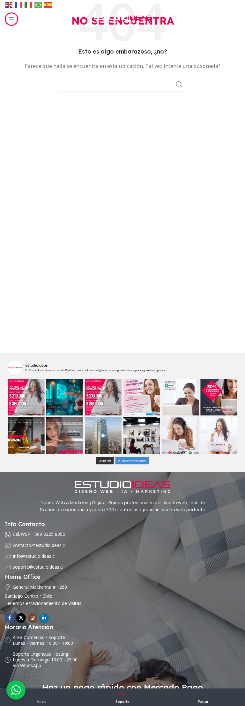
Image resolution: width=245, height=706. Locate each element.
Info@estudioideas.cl (34, 556)
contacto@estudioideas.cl (39, 545)
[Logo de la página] (122, 18)
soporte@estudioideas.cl (38, 567)
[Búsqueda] (179, 84)
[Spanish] (48, 5)
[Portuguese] (38, 5)
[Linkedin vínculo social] (44, 618)
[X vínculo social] (21, 618)
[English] (9, 5)
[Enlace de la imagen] (122, 412)
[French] (19, 5)
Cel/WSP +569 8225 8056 (39, 534)
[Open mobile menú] (11, 19)
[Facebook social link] (9, 618)
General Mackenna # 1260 (40, 587)
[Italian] (29, 5)
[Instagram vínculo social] (32, 618)
